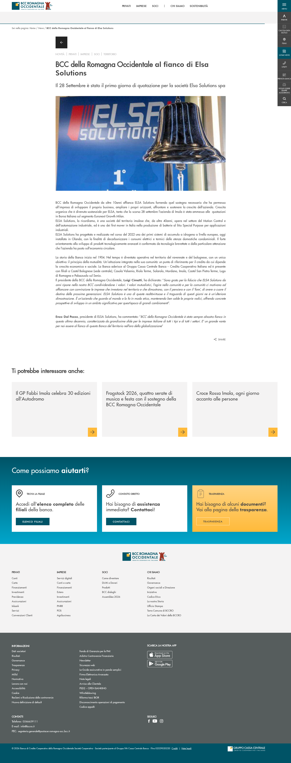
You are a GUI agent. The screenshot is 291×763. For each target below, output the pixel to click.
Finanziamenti (19, 587)
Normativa (17, 679)
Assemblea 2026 (111, 596)
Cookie (15, 693)
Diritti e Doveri (109, 582)
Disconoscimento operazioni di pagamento (102, 702)
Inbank (15, 606)
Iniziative (152, 592)
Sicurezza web (87, 665)
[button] (284, 6)
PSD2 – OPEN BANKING (105, 688)
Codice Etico (153, 596)
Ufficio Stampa (155, 606)
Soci (105, 572)
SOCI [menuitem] (155, 5)
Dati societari (19, 651)
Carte (15, 582)
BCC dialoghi (109, 592)
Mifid (14, 674)
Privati (16, 572)
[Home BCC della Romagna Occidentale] (32, 6)
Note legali (85, 679)
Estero (60, 592)
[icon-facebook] (149, 721)
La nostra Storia (155, 601)
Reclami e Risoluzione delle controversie (32, 697)
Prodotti (106, 587)
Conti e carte (63, 582)
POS (59, 610)
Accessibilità (18, 688)
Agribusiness (64, 615)
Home (33, 28)
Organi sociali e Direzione (161, 587)
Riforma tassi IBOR (89, 697)
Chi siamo (153, 572)
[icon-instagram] (161, 721)
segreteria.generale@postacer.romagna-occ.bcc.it (44, 731)
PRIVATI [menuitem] (126, 5)
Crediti (175, 748)
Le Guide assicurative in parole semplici (100, 669)
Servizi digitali (64, 578)
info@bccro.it (28, 726)
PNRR (60, 606)
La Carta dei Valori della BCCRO (164, 615)
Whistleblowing (100, 693)
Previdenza (17, 596)
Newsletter (97, 660)
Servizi (15, 610)
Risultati (151, 578)
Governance (153, 582)
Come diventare (110, 578)
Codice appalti (87, 706)
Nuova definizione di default (27, 702)
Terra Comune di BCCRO (160, 610)
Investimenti (18, 592)
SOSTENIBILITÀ (199, 5)
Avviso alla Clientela (90, 683)
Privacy (15, 669)
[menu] (165, 6)
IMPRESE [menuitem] (141, 5)
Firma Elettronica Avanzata (93, 674)
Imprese (61, 572)
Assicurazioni (19, 601)
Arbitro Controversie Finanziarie (109, 656)
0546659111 (30, 721)
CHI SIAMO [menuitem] (178, 5)
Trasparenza (18, 665)
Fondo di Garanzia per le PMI (107, 651)
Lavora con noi (19, 683)
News (41, 28)
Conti (15, 578)
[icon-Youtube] (154, 721)
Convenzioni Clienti (22, 615)
